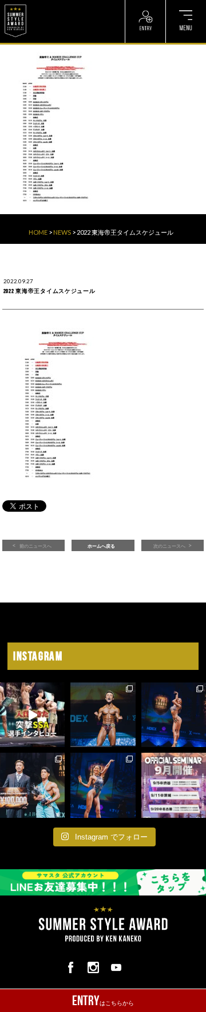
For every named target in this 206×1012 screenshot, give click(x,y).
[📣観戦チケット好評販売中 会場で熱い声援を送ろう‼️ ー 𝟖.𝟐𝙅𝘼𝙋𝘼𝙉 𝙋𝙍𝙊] (102, 714)
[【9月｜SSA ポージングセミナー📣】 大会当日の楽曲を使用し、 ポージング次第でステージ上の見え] (173, 785)
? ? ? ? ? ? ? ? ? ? (56, 5)
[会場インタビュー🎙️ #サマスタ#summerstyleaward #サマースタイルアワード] (32, 714)
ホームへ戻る (101, 546)
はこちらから (103, 1000)
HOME (38, 232)
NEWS (62, 232)
